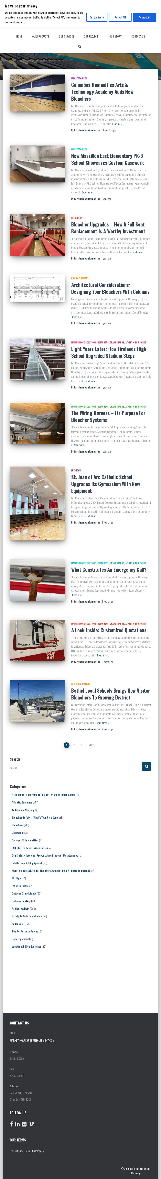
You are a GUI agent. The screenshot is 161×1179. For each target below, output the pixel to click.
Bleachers (76, 217)
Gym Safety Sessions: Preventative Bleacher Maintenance (45, 855)
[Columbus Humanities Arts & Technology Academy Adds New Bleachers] (37, 93)
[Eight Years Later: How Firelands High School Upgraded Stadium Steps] (37, 359)
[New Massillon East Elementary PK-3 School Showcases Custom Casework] (37, 163)
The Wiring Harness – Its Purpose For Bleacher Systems (108, 416)
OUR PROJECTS (92, 36)
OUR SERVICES (66, 36)
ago (109, 130)
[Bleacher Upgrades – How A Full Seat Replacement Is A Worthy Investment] (37, 235)
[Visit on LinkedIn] (17, 1124)
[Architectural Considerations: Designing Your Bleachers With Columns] (37, 288)
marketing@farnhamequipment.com (32, 1040)
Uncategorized (79, 78)
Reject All (120, 17)
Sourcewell (18, 924)
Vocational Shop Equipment (27, 946)
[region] (80, 14)
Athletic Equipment (23, 802)
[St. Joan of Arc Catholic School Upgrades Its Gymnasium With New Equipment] (37, 503)
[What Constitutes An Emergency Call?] (37, 580)
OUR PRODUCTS (40, 36)
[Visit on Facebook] (11, 1124)
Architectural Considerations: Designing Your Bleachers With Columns (110, 288)
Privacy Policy (16, 1151)
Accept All (144, 17)
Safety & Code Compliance (27, 916)
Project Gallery (80, 278)
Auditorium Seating (23, 810)
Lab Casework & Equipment (27, 863)
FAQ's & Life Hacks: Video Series (30, 848)
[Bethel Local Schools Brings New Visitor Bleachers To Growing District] (37, 701)
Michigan (76, 470)
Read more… (118, 124)
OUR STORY (115, 36)
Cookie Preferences (34, 1151)
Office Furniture (21, 886)
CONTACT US (138, 36)
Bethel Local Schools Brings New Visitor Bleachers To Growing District (110, 694)
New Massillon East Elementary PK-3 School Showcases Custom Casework (107, 159)
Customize (96, 17)
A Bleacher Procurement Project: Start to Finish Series (43, 794)
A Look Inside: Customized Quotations (108, 630)
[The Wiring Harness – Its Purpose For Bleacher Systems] (37, 423)
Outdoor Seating (80, 684)
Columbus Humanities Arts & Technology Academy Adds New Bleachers (102, 91)
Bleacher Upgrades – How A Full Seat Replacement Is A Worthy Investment (108, 228)
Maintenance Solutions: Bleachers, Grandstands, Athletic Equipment (108, 342)
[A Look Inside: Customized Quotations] (37, 640)
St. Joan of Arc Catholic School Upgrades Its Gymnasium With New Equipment (105, 483)
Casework (17, 832)
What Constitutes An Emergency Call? (108, 569)
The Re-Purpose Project (25, 931)
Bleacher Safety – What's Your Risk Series (36, 817)
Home (19, 36)
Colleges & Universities (25, 840)
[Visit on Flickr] (24, 1124)
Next (91, 745)
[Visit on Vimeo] (31, 1124)
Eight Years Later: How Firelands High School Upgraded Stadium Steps (108, 352)
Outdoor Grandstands (24, 893)
